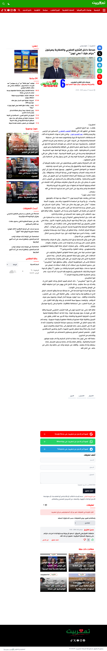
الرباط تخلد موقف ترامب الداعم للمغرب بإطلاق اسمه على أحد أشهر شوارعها (24, 239)
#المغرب (81, 396)
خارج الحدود (27, 10)
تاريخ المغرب (55, 10)
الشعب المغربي (64, 131)
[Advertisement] (53, 28)
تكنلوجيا (37, 10)
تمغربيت (92, 46)
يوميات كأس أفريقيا (84, 10)
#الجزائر (91, 396)
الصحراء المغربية (68, 10)
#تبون (72, 396)
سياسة (45, 10)
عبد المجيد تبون (76, 134)
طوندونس (83, 46)
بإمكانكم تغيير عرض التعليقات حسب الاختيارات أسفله (76, 518)
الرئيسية (97, 10)
